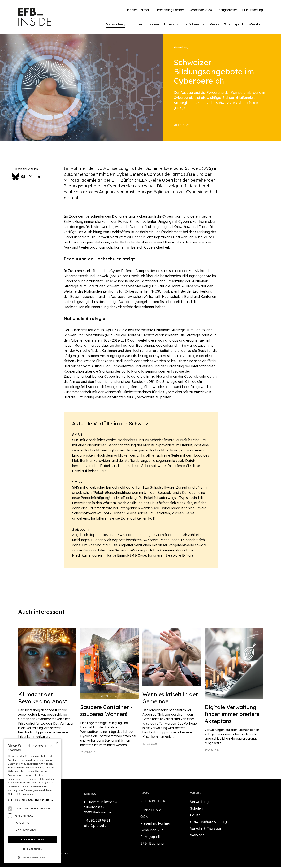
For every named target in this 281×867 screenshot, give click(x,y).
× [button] (56, 742)
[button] (32, 800)
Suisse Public (150, 810)
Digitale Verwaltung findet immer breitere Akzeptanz (232, 714)
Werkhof (256, 24)
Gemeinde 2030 (200, 10)
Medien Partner (138, 10)
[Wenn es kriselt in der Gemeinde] (171, 657)
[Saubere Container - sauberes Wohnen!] (109, 663)
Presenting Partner (170, 10)
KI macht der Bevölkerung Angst (42, 697)
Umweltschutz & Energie (184, 24)
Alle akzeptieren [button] (32, 839)
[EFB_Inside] (34, 17)
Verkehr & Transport (226, 24)
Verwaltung (115, 24)
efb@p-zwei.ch (96, 825)
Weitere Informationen (20, 794)
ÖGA (144, 816)
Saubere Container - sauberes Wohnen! (106, 710)
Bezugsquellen (227, 10)
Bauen (153, 24)
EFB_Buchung (252, 10)
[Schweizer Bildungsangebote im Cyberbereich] (81, 87)
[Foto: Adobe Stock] (234, 663)
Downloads (62, 853)
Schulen (136, 24)
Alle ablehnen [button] (32, 849)
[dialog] (32, 801)
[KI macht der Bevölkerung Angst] (47, 657)
